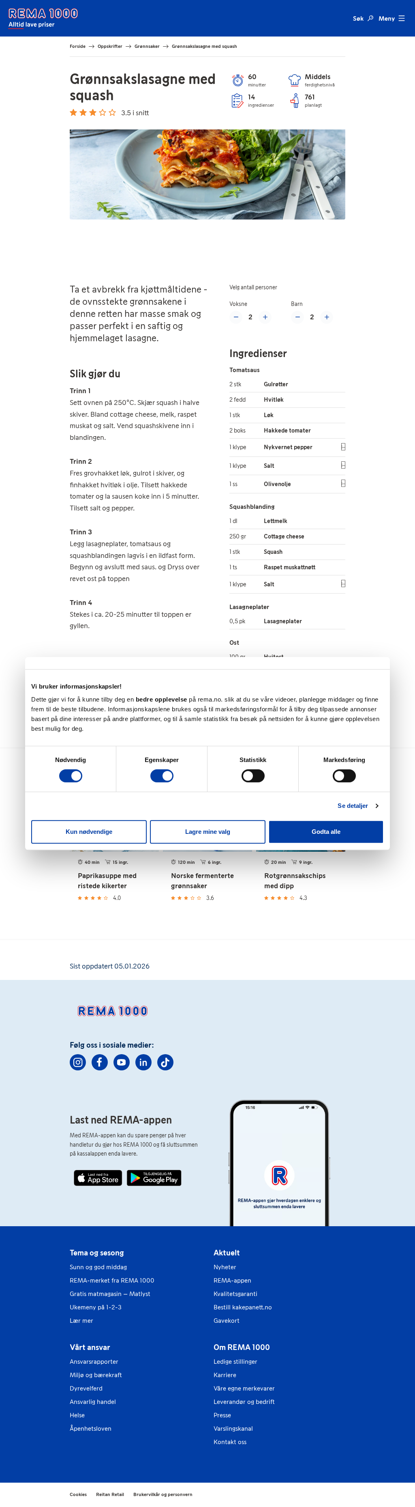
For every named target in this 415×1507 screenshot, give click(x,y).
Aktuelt (227, 1252)
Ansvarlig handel (93, 1402)
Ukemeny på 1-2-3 (96, 1307)
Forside (78, 46)
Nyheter (225, 1267)
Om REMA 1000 (242, 1347)
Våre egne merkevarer (244, 1388)
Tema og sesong (97, 1252)
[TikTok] (165, 1062)
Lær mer (81, 1320)
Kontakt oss (230, 1442)
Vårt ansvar (90, 1347)
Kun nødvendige (89, 831)
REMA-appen (232, 1280)
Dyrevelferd (86, 1388)
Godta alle (326, 831)
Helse (77, 1415)
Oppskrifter (110, 46)
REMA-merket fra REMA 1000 (112, 1280)
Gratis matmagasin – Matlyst (110, 1294)
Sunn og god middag (98, 1267)
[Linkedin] (143, 1062)
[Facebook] (100, 1062)
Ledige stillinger (235, 1361)
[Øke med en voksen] (265, 317)
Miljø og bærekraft (96, 1375)
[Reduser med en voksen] (235, 317)
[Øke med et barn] (326, 317)
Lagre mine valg (207, 831)
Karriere (225, 1375)
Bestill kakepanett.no (243, 1307)
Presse (222, 1415)
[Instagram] (78, 1062)
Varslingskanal (233, 1428)
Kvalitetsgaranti (235, 1294)
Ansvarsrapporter (94, 1361)
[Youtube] (121, 1062)
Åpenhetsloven (90, 1428)
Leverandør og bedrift (244, 1402)
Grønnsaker (147, 46)
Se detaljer (353, 805)
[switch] (161, 775)
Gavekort (227, 1320)
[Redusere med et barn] (297, 317)
